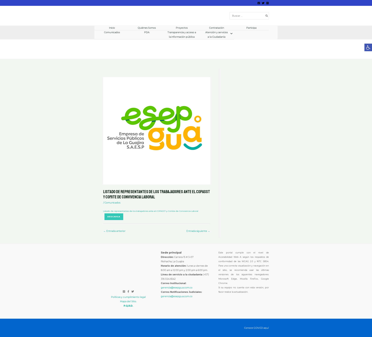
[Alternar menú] (231, 33)
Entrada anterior (114, 231)
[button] (368, 47)
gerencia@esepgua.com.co (176, 287)
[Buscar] (267, 15)
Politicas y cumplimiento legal (128, 297)
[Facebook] (258, 3)
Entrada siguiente (198, 231)
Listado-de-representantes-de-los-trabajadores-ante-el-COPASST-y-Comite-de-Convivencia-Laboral (150, 211)
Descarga (113, 217)
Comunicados (112, 202)
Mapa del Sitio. (128, 301)
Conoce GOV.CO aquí (256, 328)
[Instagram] (267, 3)
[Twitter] (263, 3)
